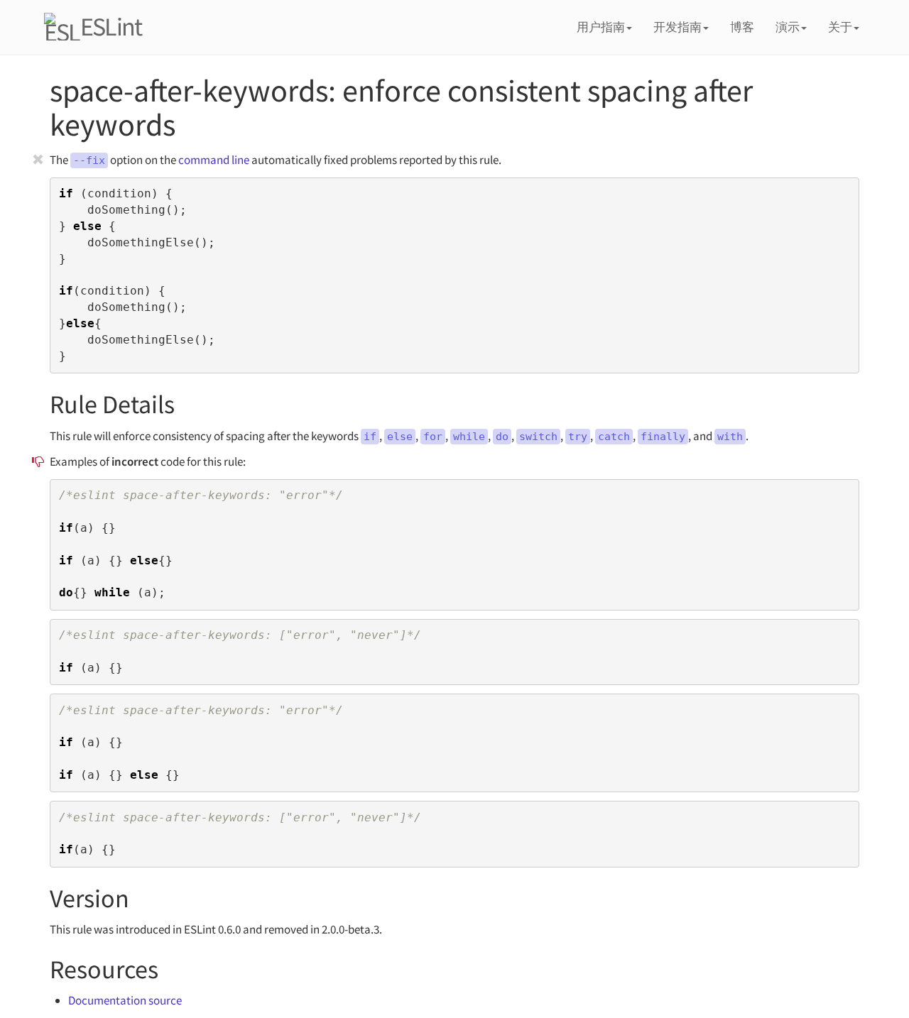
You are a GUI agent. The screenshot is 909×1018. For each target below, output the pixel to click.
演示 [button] (787, 27)
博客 (742, 27)
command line (213, 160)
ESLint (110, 27)
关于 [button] (840, 27)
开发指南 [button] (677, 27)
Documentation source (125, 1000)
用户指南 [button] (601, 27)
